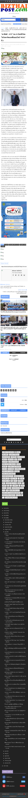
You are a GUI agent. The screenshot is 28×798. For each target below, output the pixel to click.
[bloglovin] (11, 1)
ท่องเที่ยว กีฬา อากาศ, (20, 44)
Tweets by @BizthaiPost (6, 433)
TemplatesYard (5, 796)
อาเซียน (18, 495)
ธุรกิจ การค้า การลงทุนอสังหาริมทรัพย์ (11, 492)
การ (4, 490)
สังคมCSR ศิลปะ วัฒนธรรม (9, 495)
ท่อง (7, 490)
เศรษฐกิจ (17, 471)
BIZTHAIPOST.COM (13, 794)
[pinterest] (9, 1)
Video (15, 480)
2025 (5, 510)
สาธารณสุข (10, 468)
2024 (5, 513)
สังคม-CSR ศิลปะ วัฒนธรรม (9, 464)
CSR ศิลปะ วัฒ (6, 480)
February (7, 760)
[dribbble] (14, 1)
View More (24, 296)
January (7, 763)
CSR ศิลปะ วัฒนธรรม (20, 468)
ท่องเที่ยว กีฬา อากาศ (13, 28)
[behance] (18, 1)
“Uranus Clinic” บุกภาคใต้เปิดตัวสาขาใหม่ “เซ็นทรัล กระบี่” (13, 346)
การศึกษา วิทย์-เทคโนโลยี (14, 466)
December (7, 520)
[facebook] (5, 1)
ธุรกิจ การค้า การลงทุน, (6, 46)
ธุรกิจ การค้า (14, 478)
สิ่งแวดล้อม (5, 454)
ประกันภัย (5, 461)
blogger (5, 352)
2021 (5, 765)
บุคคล (19, 483)
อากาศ (4, 488)
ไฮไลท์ (18, 464)
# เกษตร (6, 244)
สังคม (19, 459)
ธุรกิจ (23, 485)
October (7, 524)
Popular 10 (5, 410)
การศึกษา (15, 485)
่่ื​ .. (3, 497)
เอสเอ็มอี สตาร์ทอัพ (19, 476)
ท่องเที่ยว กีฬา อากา (14, 490)
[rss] (16, 1)
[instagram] (20, 1)
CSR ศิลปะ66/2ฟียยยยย (17, 488)
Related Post (5, 296)
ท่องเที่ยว (5, 466)
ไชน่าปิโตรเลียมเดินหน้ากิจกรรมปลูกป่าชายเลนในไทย (13, 312)
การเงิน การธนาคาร (14, 454)
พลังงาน (4, 459)
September (7, 527)
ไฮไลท (9, 488)
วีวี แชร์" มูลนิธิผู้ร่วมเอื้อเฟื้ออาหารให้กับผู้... (14, 704)
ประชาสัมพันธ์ (21, 457)
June (6, 751)
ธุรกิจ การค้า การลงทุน (6, 301)
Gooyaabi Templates (21, 796)
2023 (5, 515)
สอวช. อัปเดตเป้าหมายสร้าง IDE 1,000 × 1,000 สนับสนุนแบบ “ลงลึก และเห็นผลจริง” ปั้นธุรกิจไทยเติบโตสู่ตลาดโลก (14, 329)
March (6, 758)
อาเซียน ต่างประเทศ (13, 461)
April (6, 756)
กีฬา (4, 483)
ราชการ (4, 468)
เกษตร (6, 28)
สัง (23, 483)
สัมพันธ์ (4, 485)
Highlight (14, 410)
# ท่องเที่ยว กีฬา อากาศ (14, 244)
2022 (5, 517)
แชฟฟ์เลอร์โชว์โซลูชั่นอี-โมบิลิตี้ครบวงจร (14, 602)
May (6, 753)
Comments (23, 410)
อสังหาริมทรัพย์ (6, 457)
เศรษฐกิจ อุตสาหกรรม (8, 476)
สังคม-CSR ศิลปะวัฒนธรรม (9, 473)
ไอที (16, 459)
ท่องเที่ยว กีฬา (6, 478)
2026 (5, 508)
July (6, 531)
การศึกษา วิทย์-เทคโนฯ (11, 24)
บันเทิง (18, 452)
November (7, 522)
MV (11, 480)
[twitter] (7, 1)
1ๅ (10, 485)
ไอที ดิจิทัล (13, 457)
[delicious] (22, 1)
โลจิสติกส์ (21, 480)
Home (2, 28)
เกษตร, (14, 44)
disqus (14, 352)
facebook (22, 352)
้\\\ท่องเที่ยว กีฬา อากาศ (11, 497)
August (6, 529)
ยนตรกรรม (10, 459)
